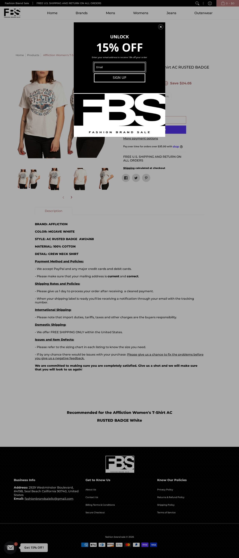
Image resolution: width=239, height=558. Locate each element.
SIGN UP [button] (119, 77)
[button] (161, 27)
